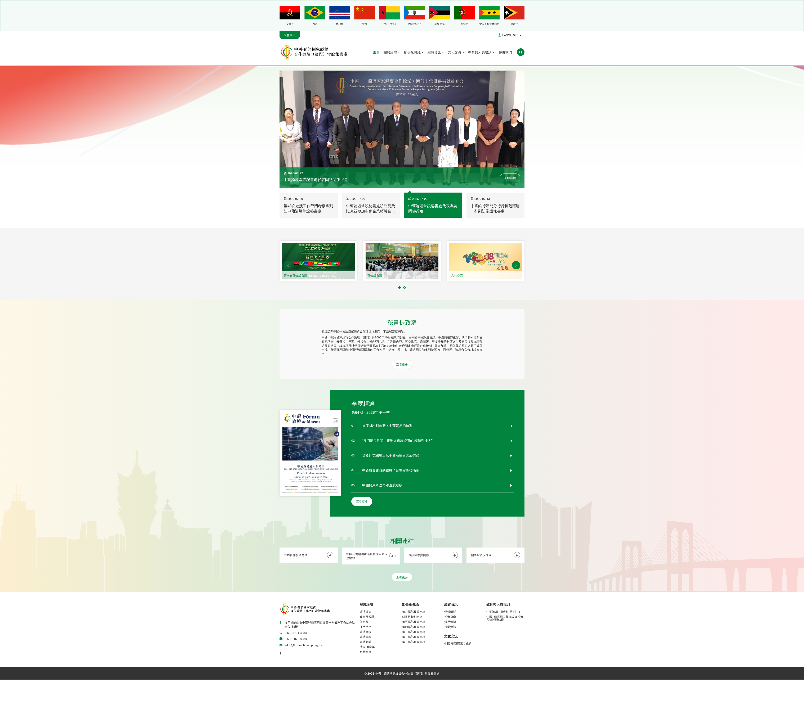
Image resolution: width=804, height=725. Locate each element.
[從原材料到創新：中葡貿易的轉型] (511, 426)
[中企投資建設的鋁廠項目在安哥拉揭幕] (511, 470)
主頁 (376, 52)
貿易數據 (450, 622)
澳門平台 (365, 627)
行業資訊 (450, 627)
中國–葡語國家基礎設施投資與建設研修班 (504, 618)
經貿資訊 (435, 52)
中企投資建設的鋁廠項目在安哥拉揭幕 (390, 470)
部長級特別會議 (412, 616)
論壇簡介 (365, 611)
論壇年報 (365, 637)
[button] (288, 265)
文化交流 (455, 52)
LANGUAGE (510, 35)
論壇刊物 (365, 632)
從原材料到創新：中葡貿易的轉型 (387, 425)
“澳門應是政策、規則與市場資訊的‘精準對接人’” (397, 440)
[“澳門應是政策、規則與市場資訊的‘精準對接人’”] (511, 440)
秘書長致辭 (367, 616)
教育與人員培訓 (480, 52)
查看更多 (402, 364)
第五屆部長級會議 (413, 622)
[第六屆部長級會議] (318, 261)
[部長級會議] (402, 261)
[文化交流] (485, 261)
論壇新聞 (365, 642)
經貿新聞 (450, 611)
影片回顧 (365, 652)
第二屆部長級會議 (413, 637)
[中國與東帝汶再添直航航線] (511, 485)
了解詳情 (510, 178)
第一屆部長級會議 (413, 642)
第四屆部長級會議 (413, 627)
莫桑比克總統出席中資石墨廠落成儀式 (390, 455)
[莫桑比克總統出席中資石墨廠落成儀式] (511, 455)
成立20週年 (367, 647)
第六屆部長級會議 (295, 275)
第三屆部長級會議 (413, 632)
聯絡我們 (505, 52)
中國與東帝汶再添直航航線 (382, 485)
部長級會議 (412, 52)
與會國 (364, 622)
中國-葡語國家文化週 (458, 643)
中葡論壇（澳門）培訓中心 (504, 611)
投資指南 (450, 616)
